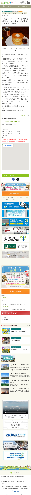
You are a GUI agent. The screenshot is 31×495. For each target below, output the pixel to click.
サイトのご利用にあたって (8, 476)
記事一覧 (28, 325)
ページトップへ (16, 472)
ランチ (10, 13)
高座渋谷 (15, 11)
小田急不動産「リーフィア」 (7, 481)
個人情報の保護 (19, 476)
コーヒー (4, 13)
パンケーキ (20, 13)
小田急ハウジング (5, 484)
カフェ (14, 13)
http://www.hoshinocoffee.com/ (11, 121)
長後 (10, 11)
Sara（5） (23, 115)
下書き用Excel (5, 297)
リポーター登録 (24, 197)
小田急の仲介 (20, 481)
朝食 (25, 13)
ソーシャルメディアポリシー (8, 479)
